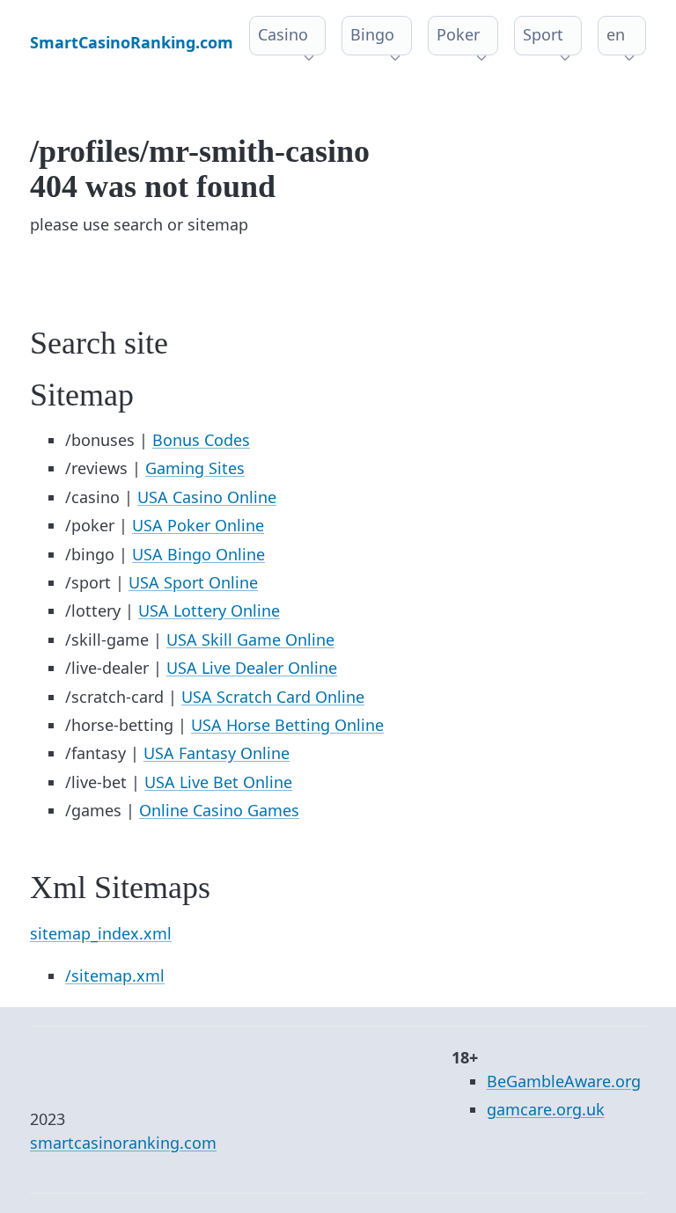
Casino (283, 34)
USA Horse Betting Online (287, 724)
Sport (543, 34)
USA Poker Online (198, 525)
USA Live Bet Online (218, 782)
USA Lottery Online (209, 610)
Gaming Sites (195, 468)
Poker (458, 34)
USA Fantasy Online (216, 753)
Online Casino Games (219, 810)
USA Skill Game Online (250, 639)
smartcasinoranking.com (123, 1142)
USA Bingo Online (198, 554)
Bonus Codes (201, 439)
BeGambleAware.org (564, 1081)
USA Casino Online (206, 497)
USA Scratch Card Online (272, 696)
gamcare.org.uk (546, 1109)
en (615, 34)
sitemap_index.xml (101, 933)
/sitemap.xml (115, 975)
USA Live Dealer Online (251, 667)
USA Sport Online (193, 582)
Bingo (372, 34)
